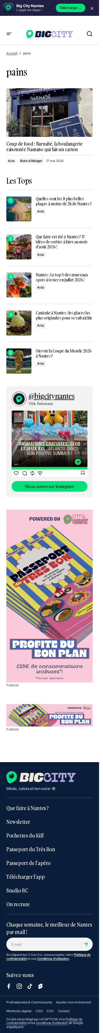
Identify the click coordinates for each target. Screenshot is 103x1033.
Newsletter (18, 821)
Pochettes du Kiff (24, 835)
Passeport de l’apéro (28, 863)
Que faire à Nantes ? (27, 808)
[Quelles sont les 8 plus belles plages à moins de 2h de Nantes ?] (18, 208)
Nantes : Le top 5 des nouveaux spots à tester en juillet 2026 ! (62, 277)
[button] (9, 34)
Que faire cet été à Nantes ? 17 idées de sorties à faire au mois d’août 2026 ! (62, 242)
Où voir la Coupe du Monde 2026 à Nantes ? (63, 353)
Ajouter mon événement (73, 1002)
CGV (50, 1011)
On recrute (18, 904)
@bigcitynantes (51, 396)
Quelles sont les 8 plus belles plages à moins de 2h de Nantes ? (64, 201)
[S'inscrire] (86, 944)
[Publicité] (49, 596)
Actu (11, 161)
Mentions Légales (18, 1011)
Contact (63, 1011)
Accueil (11, 53)
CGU (39, 1011)
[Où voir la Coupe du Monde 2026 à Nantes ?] (18, 361)
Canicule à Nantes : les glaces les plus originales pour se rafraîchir (64, 315)
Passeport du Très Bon (30, 849)
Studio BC (17, 890)
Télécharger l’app (25, 876)
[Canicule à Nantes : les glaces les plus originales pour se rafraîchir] (18, 323)
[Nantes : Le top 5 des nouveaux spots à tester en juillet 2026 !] (18, 284)
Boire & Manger (31, 161)
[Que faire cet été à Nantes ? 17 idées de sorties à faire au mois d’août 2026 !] (18, 246)
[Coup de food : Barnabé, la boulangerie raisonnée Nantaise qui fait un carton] (49, 112)
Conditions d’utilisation (53, 959)
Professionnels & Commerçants (29, 1002)
